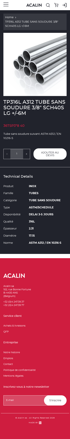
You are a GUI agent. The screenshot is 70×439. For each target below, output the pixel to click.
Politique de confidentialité (19, 370)
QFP (6, 332)
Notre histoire (11, 352)
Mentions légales (13, 376)
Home (9, 17)
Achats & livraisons (14, 326)
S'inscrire (55, 400)
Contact (8, 364)
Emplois (8, 358)
